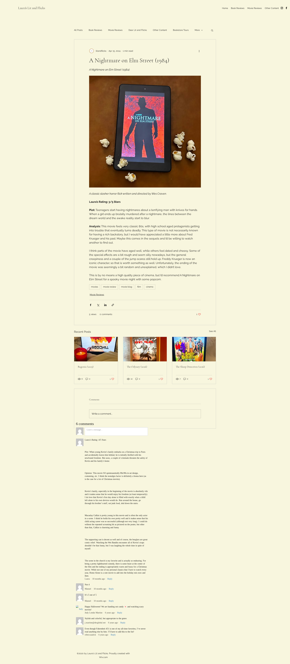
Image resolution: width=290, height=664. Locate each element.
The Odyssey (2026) (137, 366)
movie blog (126, 287)
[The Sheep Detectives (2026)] (194, 349)
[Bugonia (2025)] (96, 349)
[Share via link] (112, 305)
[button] (212, 30)
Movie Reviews (115, 30)
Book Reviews (95, 30)
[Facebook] (286, 8)
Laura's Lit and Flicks (31, 8)
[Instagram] (281, 8)
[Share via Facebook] (90, 305)
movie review (109, 287)
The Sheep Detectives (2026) (190, 366)
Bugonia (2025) (85, 366)
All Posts (78, 30)
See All (212, 331)
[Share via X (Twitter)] (98, 305)
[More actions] (199, 51)
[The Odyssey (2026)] (145, 349)
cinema (149, 287)
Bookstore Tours (181, 30)
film (139, 287)
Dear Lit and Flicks (138, 30)
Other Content (160, 30)
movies (94, 287)
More (197, 30)
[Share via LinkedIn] (105, 305)
